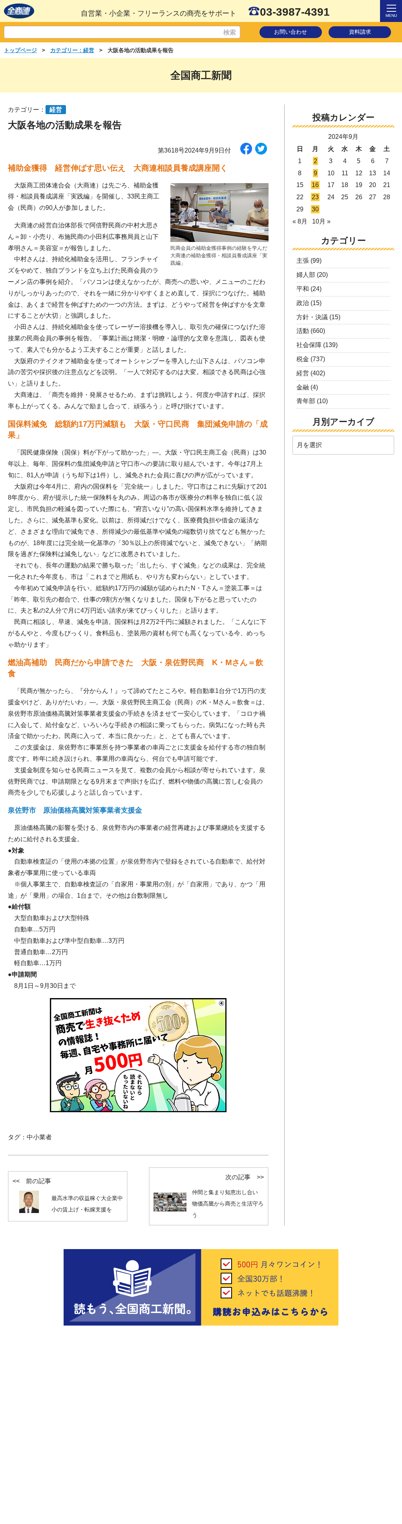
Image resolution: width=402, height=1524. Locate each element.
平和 (302, 289)
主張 (302, 260)
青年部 (305, 401)
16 (315, 185)
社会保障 (309, 345)
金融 (302, 387)
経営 (302, 373)
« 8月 (299, 221)
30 (315, 209)
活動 (302, 330)
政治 (302, 303)
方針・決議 (312, 317)
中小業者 (39, 1137)
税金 (302, 359)
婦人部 (305, 274)
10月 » (321, 221)
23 (315, 197)
